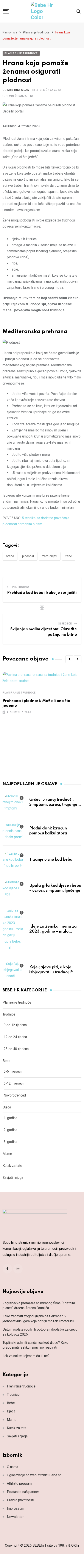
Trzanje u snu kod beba (51, 860)
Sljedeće (65, 623)
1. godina (10, 1118)
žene (68, 556)
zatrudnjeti (49, 556)
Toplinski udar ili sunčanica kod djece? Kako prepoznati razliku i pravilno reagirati (35, 1345)
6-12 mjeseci (13, 1083)
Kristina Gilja (18, 89)
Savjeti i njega (13, 1178)
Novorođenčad (15, 1095)
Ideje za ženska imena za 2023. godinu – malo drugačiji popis (53, 931)
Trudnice (9, 1014)
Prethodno (20, 586)
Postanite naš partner (23, 1492)
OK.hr (75, 1545)
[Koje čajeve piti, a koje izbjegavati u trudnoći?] (13, 970)
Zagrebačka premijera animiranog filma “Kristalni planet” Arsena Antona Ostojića (39, 1305)
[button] (69, 659)
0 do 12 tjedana (15, 1025)
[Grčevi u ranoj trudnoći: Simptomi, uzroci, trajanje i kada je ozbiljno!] (13, 802)
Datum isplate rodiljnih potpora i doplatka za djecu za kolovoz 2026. (40, 1331)
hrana (10, 556)
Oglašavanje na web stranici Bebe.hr (34, 1475)
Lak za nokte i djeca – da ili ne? (26, 1356)
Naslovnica (10, 32)
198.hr (62, 1545)
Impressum (15, 1508)
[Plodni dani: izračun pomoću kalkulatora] (13, 831)
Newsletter (15, 1517)
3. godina (10, 1142)
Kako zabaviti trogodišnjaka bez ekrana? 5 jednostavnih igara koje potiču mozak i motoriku (38, 1318)
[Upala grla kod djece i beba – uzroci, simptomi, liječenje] (13, 888)
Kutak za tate (12, 1166)
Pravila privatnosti (20, 1500)
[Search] (78, 11)
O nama (12, 1467)
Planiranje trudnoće (36, 32)
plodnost (28, 556)
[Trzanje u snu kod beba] (13, 859)
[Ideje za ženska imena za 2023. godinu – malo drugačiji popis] (13, 929)
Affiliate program (19, 1483)
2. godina (10, 1130)
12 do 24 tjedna (15, 1037)
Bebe (7, 1061)
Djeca (7, 1107)
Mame (7, 1154)
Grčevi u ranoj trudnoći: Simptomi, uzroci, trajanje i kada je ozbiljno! (54, 804)
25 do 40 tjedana (16, 1049)
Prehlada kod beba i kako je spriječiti (42, 593)
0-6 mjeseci (13, 1071)
